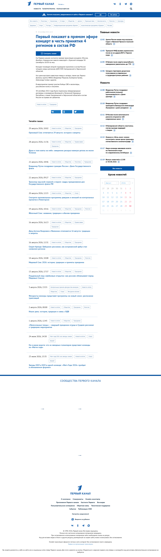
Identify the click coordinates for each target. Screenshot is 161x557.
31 (121, 188)
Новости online (41, 104)
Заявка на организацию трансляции (80, 544)
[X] (79, 111)
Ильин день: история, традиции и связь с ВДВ (49, 311)
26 (112, 206)
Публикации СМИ (85, 509)
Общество (71, 21)
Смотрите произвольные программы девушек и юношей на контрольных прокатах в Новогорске (61, 198)
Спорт (41, 25)
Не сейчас (113, 15)
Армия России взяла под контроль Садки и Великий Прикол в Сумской (119, 41)
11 (108, 197)
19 (112, 201)
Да (101, 15)
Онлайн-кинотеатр (92, 499)
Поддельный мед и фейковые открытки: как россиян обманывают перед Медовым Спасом (61, 277)
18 (108, 201)
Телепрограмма (48, 9)
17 (103, 201)
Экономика (53, 21)
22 (126, 201)
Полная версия (63, 9)
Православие (79, 142)
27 (103, 188)
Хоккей (52, 341)
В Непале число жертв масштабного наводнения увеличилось (120, 63)
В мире (62, 21)
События (72, 509)
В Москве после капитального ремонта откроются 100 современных (117, 117)
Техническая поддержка (100, 506)
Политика (44, 21)
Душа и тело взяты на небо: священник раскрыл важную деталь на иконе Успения (61, 151)
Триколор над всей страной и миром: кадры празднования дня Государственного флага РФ (57, 183)
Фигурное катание (73, 292)
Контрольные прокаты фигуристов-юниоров (64, 287)
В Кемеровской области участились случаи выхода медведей (119, 128)
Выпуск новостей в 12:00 (115, 160)
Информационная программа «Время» (66, 25)
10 (103, 197)
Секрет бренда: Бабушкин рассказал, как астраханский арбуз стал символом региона (58, 247)
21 (121, 201)
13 (117, 197)
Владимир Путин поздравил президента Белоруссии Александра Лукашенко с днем (120, 105)
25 (108, 206)
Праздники (53, 104)
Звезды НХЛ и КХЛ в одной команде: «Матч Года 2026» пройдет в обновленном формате (57, 366)
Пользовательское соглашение (63, 506)
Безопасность (101, 21)
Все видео (101, 502)
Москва (109, 25)
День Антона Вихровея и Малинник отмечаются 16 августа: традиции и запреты (59, 232)
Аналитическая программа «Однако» (92, 25)
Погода (48, 25)
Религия (111, 21)
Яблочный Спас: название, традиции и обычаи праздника (54, 213)
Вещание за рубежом (82, 519)
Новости (37, 9)
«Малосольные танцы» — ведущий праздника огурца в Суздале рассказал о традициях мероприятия (61, 326)
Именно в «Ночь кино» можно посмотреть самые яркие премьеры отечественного (120, 139)
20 (117, 201)
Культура (120, 21)
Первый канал (44, 3)
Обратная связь (83, 506)
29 (112, 188)
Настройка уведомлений (80, 514)
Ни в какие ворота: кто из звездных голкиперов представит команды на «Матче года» (59, 346)
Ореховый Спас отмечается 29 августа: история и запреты (54, 132)
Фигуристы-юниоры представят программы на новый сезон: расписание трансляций (61, 297)
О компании (66, 499)
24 (103, 206)
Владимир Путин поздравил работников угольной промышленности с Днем (116, 93)
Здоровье (33, 25)
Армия (80, 21)
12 (112, 197)
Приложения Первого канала (67, 502)
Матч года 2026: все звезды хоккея (61, 336)
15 (126, 197)
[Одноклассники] (67, 111)
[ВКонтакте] (56, 111)
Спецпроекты (78, 499)
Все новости (34, 21)
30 (117, 188)
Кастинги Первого (88, 502)
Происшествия (89, 21)
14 (121, 197)
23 (130, 201)
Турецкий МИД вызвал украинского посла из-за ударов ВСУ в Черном (120, 53)
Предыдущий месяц (102, 183)
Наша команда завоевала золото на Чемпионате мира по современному (118, 150)
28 (108, 188)
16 (130, 197)
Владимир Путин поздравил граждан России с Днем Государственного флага (60, 167)
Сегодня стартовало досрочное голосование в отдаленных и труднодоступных (118, 73)
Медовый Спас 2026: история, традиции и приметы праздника (56, 262)
